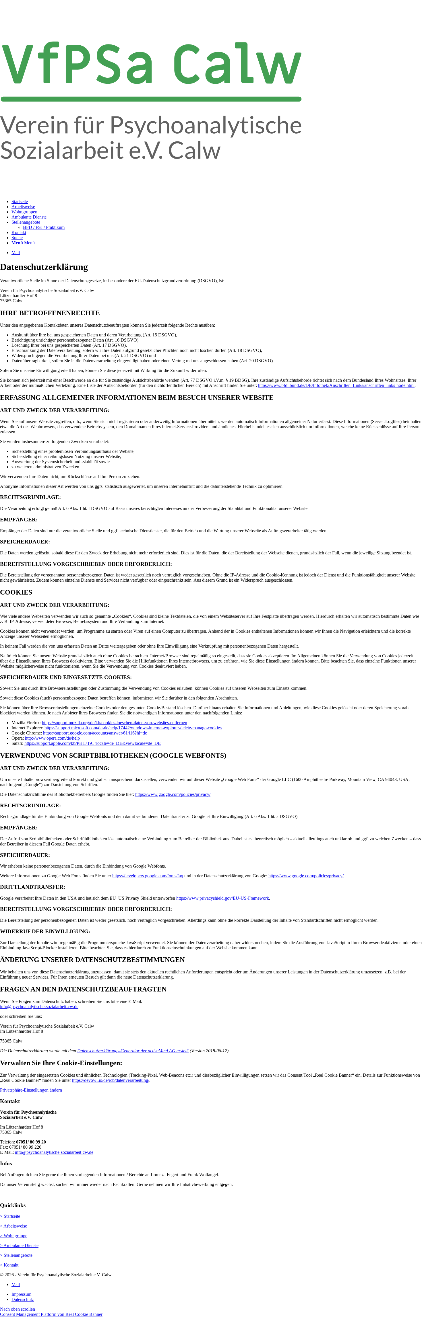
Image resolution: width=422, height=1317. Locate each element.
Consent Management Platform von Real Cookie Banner (51, 1314)
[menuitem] (216, 201)
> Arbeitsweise (13, 1226)
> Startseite (10, 1216)
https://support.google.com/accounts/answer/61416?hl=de (95, 732)
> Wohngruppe (13, 1235)
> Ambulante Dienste (19, 1245)
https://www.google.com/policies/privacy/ (172, 794)
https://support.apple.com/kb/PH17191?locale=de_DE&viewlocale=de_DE (92, 743)
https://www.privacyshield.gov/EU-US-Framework (222, 898)
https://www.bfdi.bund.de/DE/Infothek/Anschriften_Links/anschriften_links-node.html (336, 385)
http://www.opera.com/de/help (52, 738)
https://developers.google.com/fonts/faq (147, 875)
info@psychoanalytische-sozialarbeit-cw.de (39, 1006)
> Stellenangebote (16, 1255)
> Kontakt (9, 1265)
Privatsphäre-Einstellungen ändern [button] (31, 1090)
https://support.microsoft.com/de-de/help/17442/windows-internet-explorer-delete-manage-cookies (133, 727)
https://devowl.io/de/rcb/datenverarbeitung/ (110, 1080)
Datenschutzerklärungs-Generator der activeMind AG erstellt (133, 1050)
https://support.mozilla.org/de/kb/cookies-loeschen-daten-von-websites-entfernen (114, 722)
